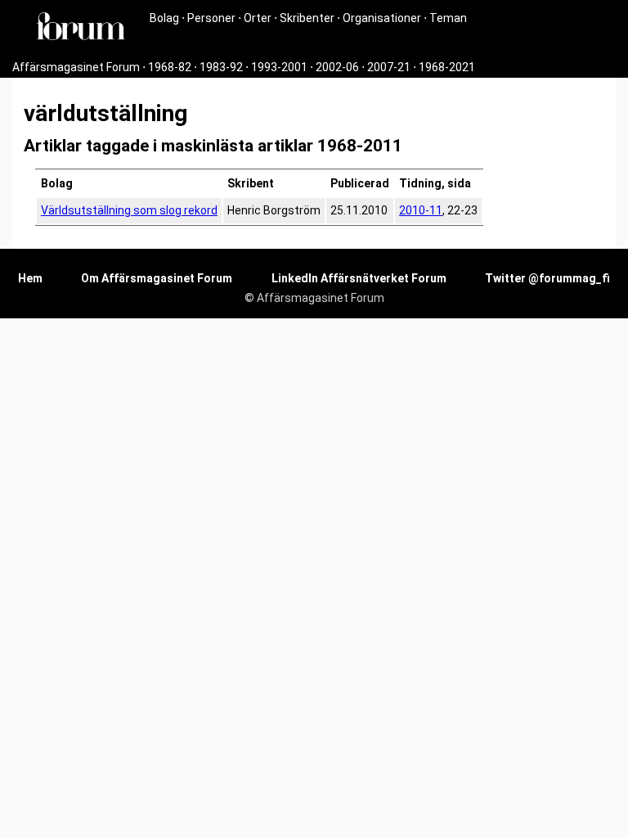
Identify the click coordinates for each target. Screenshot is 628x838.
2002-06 (337, 67)
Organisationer (382, 18)
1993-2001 (279, 67)
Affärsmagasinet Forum (76, 67)
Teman (448, 18)
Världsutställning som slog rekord (129, 210)
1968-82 (169, 67)
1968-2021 (447, 67)
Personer (211, 18)
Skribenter (307, 18)
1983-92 (221, 67)
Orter (257, 18)
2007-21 (388, 67)
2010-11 (420, 210)
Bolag (164, 18)
